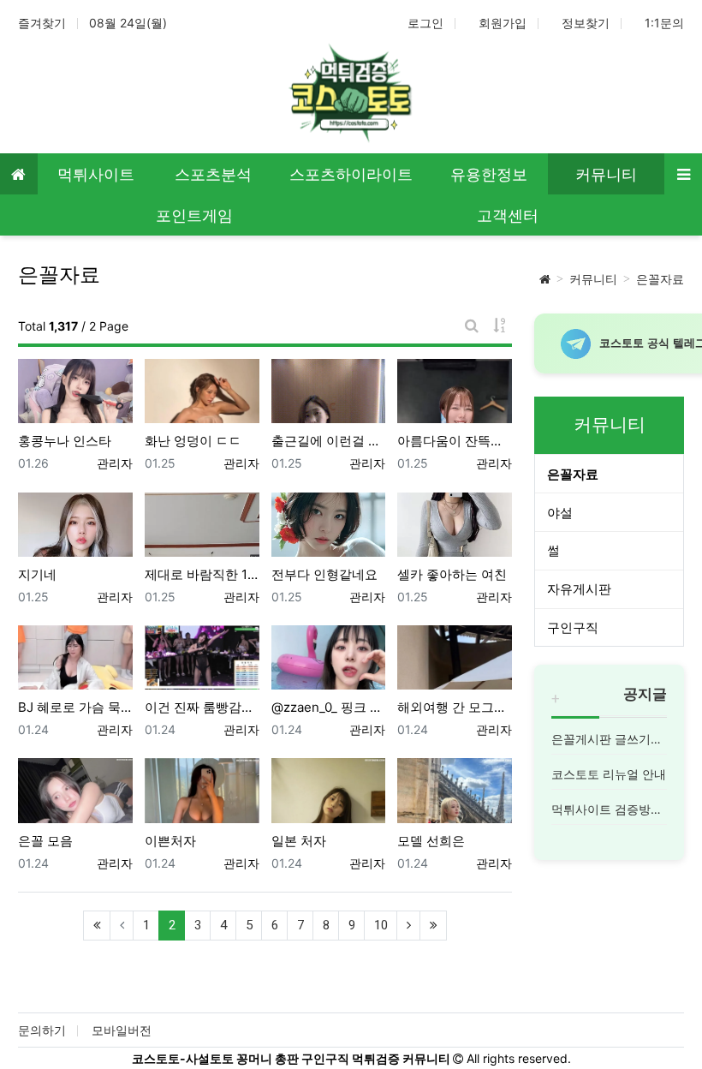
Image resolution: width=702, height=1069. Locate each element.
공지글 (645, 693)
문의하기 (42, 1030)
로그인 (425, 22)
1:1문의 (664, 22)
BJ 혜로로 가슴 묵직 (75, 707)
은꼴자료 (660, 279)
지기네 (37, 574)
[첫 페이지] (96, 926)
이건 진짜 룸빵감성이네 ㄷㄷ (202, 707)
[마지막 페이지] (433, 926)
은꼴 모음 (45, 841)
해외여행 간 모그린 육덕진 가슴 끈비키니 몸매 (454, 707)
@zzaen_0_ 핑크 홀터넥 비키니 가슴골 (328, 707)
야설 (560, 513)
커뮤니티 (593, 279)
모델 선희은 (431, 841)
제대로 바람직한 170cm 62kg (202, 574)
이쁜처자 (170, 841)
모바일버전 (122, 1030)
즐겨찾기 (42, 22)
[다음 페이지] (408, 926)
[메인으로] (19, 173)
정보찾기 (586, 22)
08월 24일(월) (128, 22)
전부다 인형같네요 (324, 574)
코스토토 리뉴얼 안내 (608, 774)
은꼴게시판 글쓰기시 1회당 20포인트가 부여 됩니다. (609, 739)
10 (381, 925)
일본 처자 (298, 841)
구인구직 (572, 627)
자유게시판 (579, 589)
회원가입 (502, 22)
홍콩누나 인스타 (64, 441)
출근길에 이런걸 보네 (328, 441)
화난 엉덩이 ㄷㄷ (193, 441)
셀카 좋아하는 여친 (452, 574)
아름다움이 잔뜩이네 (454, 441)
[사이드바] (683, 173)
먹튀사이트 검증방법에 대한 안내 (609, 809)
